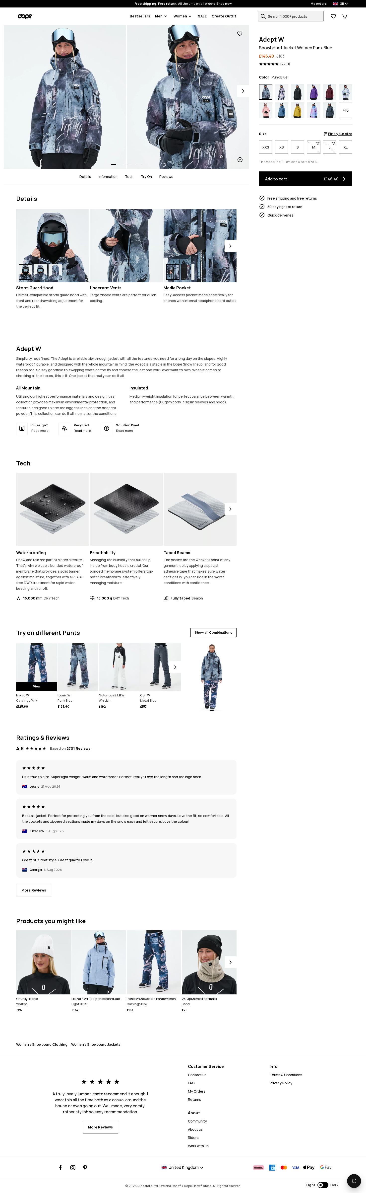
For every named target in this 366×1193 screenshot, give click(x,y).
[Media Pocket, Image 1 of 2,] (173, 272)
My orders (319, 4)
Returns (194, 1099)
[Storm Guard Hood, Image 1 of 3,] (25, 272)
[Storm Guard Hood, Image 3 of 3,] (55, 272)
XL (346, 147)
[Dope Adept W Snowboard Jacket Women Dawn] (313, 110)
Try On (146, 176)
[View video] (188, 97)
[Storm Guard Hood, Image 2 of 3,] (40, 272)
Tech (129, 176)
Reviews (166, 176)
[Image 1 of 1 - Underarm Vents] (126, 245)
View (36, 686)
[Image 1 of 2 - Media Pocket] (200, 245)
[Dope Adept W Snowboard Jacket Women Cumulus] (281, 92)
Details (85, 176)
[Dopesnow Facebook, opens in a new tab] (60, 1167)
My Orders (196, 1091)
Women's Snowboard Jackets (96, 1044)
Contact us (197, 1074)
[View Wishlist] (333, 16)
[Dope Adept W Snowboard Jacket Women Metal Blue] (329, 110)
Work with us (198, 1145)
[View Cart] (345, 16)
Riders (193, 1137)
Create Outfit (224, 16)
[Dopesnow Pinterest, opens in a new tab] (85, 1167)
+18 (346, 110)
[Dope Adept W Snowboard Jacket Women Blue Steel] (281, 110)
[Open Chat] (354, 1181)
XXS (265, 147)
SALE (202, 16)
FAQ (191, 1083)
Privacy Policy (281, 1083)
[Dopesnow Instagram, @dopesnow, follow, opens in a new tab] (72, 1167)
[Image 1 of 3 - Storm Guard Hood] (52, 245)
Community (197, 1121)
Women (180, 16)
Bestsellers (140, 16)
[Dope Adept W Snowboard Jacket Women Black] (297, 92)
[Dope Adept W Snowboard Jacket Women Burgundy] (329, 92)
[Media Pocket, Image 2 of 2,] (187, 272)
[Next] (243, 91)
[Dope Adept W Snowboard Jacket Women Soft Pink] (265, 110)
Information (108, 176)
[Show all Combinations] (211, 675)
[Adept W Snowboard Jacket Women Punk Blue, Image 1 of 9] (65, 97)
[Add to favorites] (239, 34)
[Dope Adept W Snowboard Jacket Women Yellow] (297, 110)
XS (281, 147)
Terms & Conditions (286, 1074)
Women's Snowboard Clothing (41, 1044)
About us (195, 1129)
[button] (322, 1185)
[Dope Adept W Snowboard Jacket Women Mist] (345, 92)
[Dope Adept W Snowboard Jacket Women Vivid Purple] (313, 92)
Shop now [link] (224, 4)
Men (159, 16)
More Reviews (33, 890)
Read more (40, 430)
